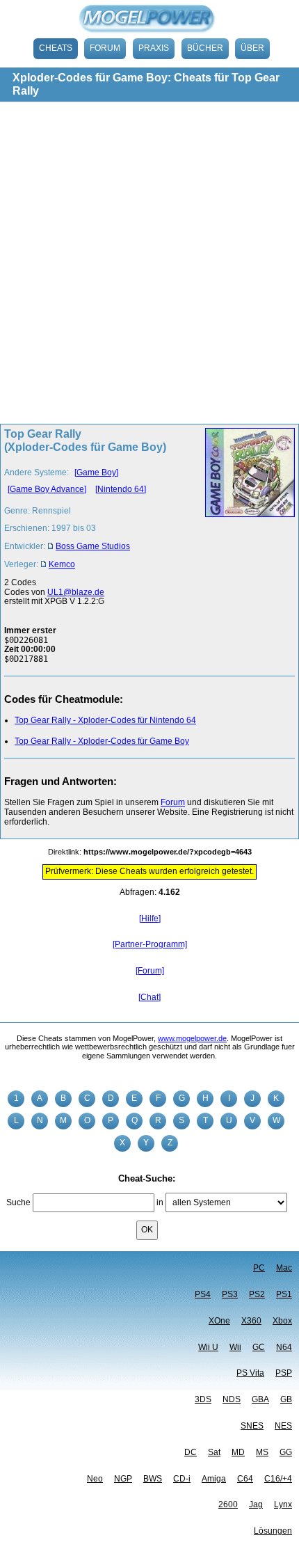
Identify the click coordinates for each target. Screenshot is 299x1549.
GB (286, 1399)
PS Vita (250, 1373)
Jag (256, 1504)
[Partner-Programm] (150, 944)
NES (283, 1426)
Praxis (153, 48)
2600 (228, 1504)
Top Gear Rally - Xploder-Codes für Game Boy (102, 741)
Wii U (208, 1347)
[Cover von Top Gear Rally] (246, 503)
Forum (105, 48)
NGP (123, 1479)
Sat (214, 1452)
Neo (95, 1479)
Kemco (62, 564)
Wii (235, 1347)
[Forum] (150, 971)
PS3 (230, 1294)
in (159, 1202)
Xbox (282, 1321)
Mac (284, 1268)
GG (286, 1452)
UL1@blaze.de (75, 592)
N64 (284, 1347)
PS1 (284, 1294)
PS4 (203, 1294)
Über (252, 48)
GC (258, 1347)
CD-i (182, 1479)
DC (190, 1452)
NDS (232, 1399)
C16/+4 (278, 1479)
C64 (245, 1479)
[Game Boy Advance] (47, 489)
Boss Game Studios (93, 546)
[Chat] (149, 997)
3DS (203, 1399)
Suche (18, 1202)
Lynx (283, 1504)
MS (262, 1452)
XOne (219, 1321)
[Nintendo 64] (120, 489)
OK (147, 1229)
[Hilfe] (150, 918)
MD (238, 1452)
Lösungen (273, 1531)
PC (259, 1268)
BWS (152, 1479)
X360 (251, 1321)
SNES (252, 1426)
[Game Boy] (96, 472)
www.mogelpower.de (192, 1038)
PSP (283, 1373)
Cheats (55, 48)
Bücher (205, 48)
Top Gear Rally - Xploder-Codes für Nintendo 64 (105, 720)
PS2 (257, 1294)
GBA (260, 1399)
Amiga (214, 1479)
